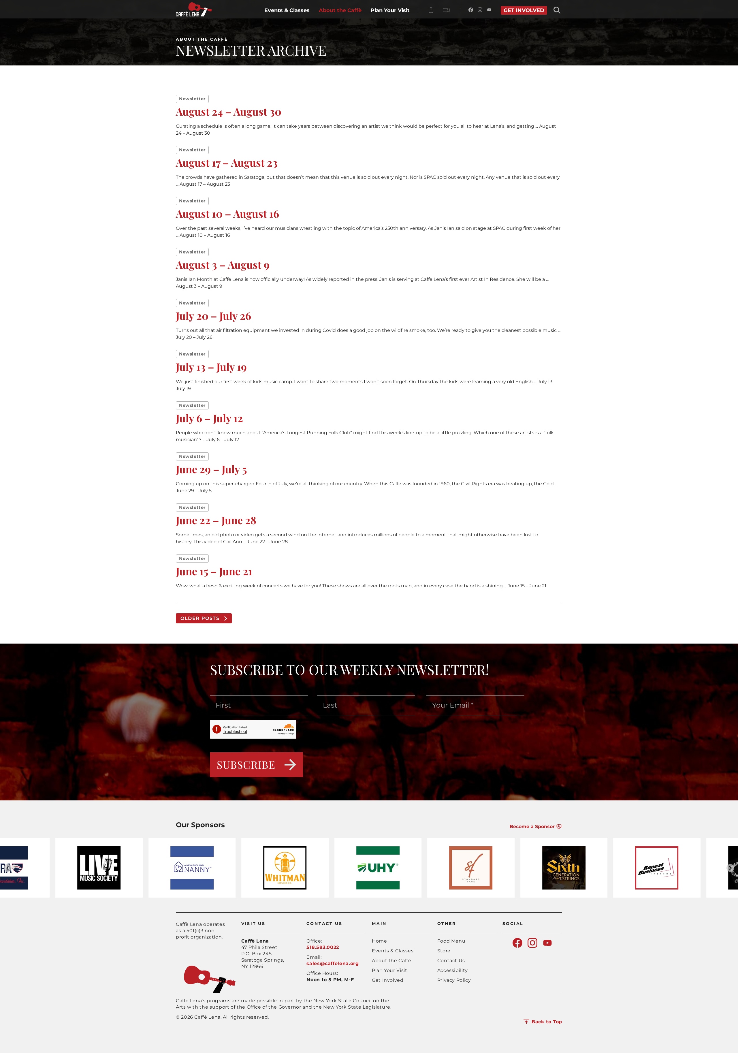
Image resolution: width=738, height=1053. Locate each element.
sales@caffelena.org (332, 963)
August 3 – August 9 (223, 264)
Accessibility (452, 970)
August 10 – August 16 (227, 213)
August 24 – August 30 (228, 111)
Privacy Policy (454, 980)
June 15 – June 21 (214, 571)
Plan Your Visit (389, 970)
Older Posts (200, 618)
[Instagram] (480, 10)
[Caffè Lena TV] (446, 10)
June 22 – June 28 (216, 520)
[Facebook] (470, 10)
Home (379, 941)
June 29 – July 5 (211, 469)
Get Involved (388, 980)
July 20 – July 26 (213, 315)
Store (444, 951)
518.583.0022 (322, 947)
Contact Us (451, 960)
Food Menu (451, 941)
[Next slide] (730, 868)
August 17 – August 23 (227, 162)
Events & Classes (392, 951)
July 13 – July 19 (211, 366)
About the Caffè (202, 39)
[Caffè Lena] (194, 15)
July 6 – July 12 (209, 418)
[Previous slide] (8, 868)
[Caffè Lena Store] (431, 10)
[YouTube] (489, 10)
